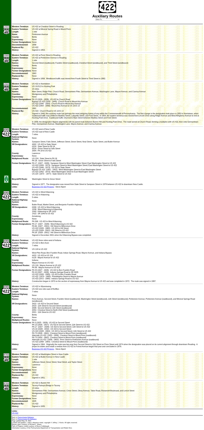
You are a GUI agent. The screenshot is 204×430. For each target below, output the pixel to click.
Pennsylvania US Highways (27, 419)
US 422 (15, 413)
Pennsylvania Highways (26, 417)
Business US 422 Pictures (43, 187)
